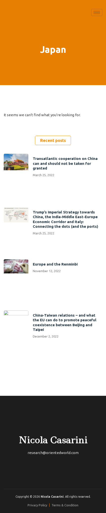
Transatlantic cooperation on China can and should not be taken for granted (65, 163)
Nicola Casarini (53, 440)
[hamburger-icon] (96, 12)
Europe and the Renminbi (55, 264)
